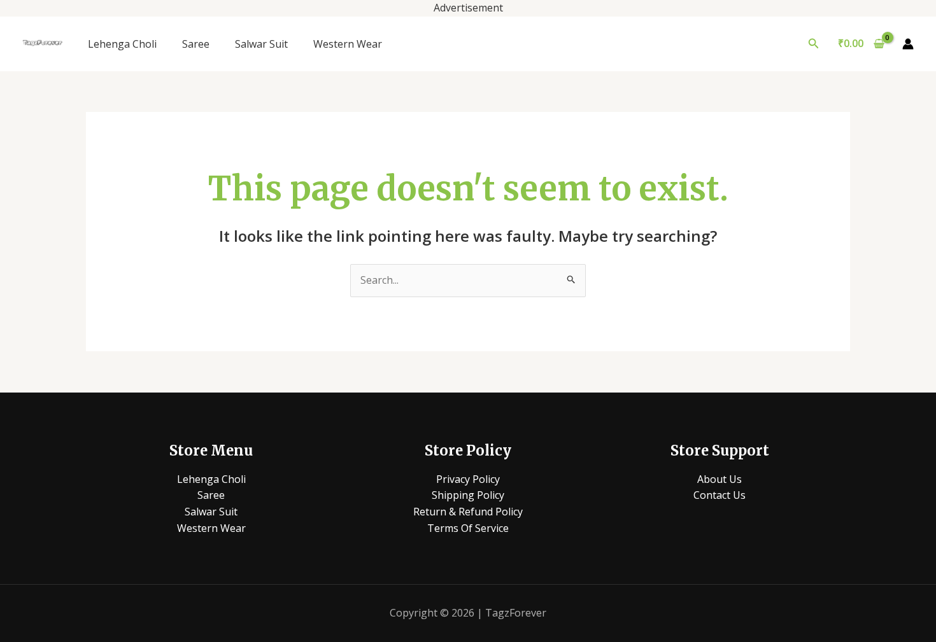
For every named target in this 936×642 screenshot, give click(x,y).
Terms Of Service (468, 528)
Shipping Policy (468, 495)
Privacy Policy (468, 479)
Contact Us (719, 495)
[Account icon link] (908, 44)
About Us (719, 479)
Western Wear (347, 44)
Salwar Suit (261, 44)
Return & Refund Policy (468, 512)
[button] (813, 44)
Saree (195, 44)
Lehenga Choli (122, 44)
